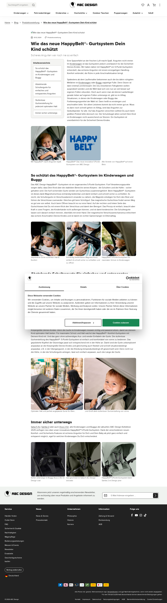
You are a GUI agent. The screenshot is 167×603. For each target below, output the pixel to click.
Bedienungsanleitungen (14, 541)
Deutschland (14, 575)
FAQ (6, 524)
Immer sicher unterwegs (46, 112)
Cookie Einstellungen (154, 599)
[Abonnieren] (155, 495)
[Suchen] (33, 4)
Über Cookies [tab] (122, 287)
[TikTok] (145, 516)
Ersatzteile (9, 553)
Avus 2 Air (64, 426)
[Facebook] (132, 516)
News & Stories (42, 516)
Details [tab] (83, 287)
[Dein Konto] (148, 4)
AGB (100, 524)
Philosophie (72, 516)
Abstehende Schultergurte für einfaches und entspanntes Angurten (45, 89)
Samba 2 (45, 426)
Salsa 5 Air (35, 426)
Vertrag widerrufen (14, 570)
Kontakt (77, 599)
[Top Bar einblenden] (159, 4)
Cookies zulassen (121, 323)
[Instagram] (141, 516)
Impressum (86, 599)
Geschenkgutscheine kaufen (13, 559)
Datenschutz (96, 599)
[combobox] (19, 4)
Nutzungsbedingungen (111, 599)
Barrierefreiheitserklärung (136, 599)
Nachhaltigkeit (10, 532)
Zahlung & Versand (106, 516)
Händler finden (11, 516)
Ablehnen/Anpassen (81, 323)
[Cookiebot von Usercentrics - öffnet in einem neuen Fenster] (128, 278)
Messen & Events (12, 545)
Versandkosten (112, 592)
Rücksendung (104, 520)
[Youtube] (136, 516)
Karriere (70, 524)
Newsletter (9, 549)
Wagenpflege (10, 536)
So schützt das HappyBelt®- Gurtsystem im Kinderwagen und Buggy (46, 73)
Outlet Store (9, 520)
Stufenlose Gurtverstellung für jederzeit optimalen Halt (46, 103)
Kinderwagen (76, 63)
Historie (70, 520)
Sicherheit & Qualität (13, 528)
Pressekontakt (41, 520)
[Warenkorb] (154, 4)
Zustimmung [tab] (44, 287)
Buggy (99, 82)
